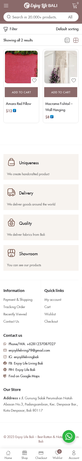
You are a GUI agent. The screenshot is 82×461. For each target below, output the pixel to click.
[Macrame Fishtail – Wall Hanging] (60, 67)
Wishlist (50, 314)
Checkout (51, 321)
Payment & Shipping (17, 299)
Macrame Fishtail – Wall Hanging (59, 106)
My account (52, 299)
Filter (14, 28)
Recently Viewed (15, 314)
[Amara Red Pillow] (21, 67)
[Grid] (76, 40)
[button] (67, 28)
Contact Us (11, 321)
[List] (67, 40)
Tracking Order (14, 306)
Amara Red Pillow (18, 103)
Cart (47, 306)
